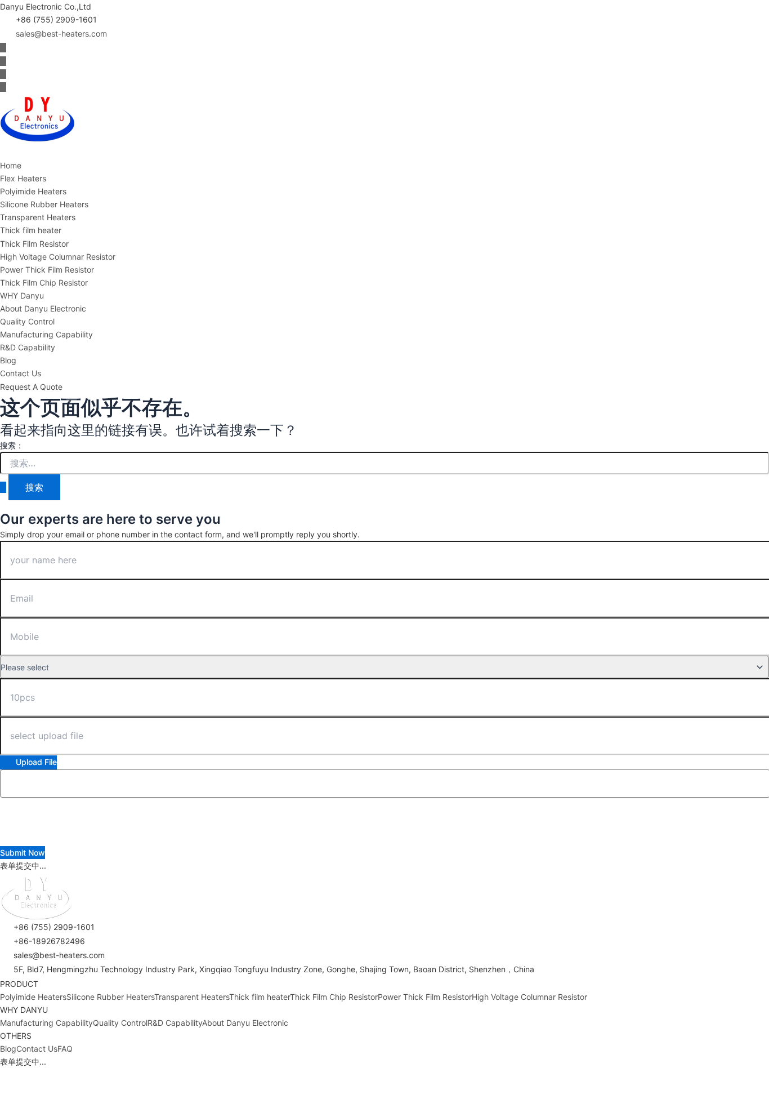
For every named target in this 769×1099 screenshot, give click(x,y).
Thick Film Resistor (34, 243)
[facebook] (3, 47)
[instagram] (3, 74)
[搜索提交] (3, 487)
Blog (8, 360)
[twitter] (3, 61)
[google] (3, 87)
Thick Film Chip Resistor (44, 282)
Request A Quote (31, 386)
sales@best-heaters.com (61, 33)
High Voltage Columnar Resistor (57, 256)
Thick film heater (30, 230)
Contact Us (20, 373)
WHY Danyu (22, 295)
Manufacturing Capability (46, 334)
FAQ (65, 1048)
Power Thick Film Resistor (47, 269)
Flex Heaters (23, 178)
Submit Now (22, 852)
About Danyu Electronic (43, 308)
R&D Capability (27, 347)
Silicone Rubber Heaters (44, 204)
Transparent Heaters (37, 217)
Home (10, 165)
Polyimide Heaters (33, 191)
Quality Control (27, 321)
